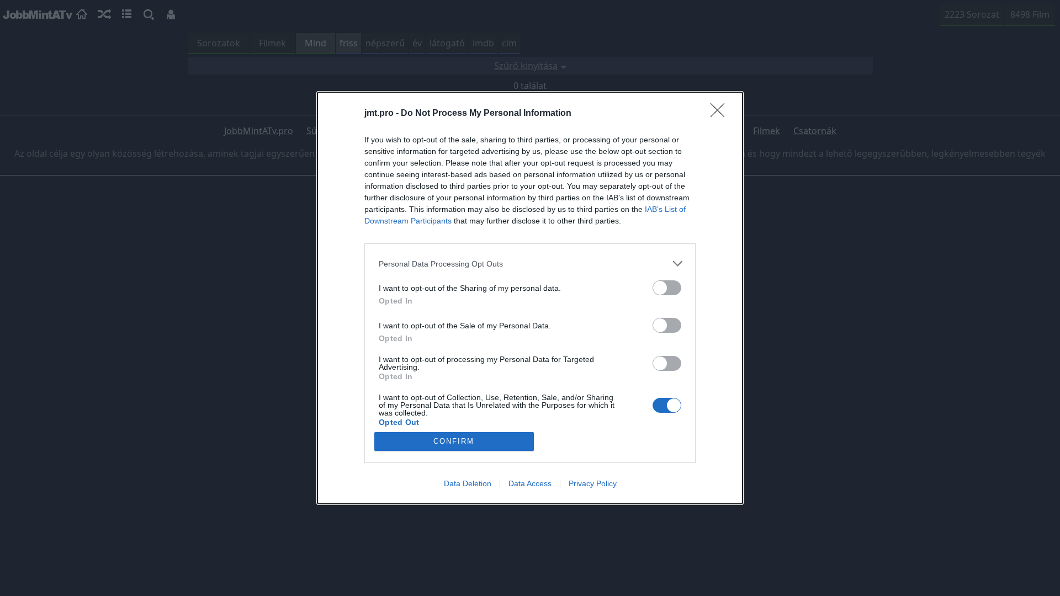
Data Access (530, 483)
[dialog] (530, 298)
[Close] (721, 113)
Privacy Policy (593, 483)
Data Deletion (467, 483)
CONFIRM (453, 441)
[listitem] (530, 263)
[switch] (667, 287)
